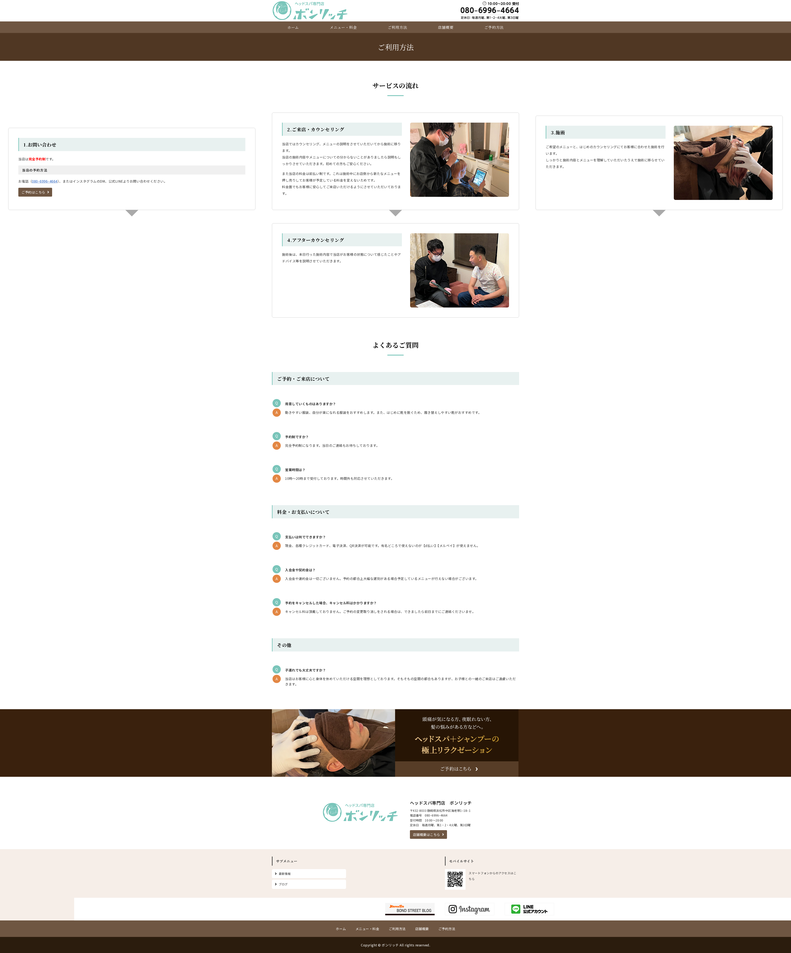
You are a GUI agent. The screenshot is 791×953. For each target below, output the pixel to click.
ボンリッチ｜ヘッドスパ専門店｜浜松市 (311, 10)
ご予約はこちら (33, 192)
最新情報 (285, 874)
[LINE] (529, 912)
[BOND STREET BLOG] (410, 912)
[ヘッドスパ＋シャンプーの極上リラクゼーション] (333, 773)
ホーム (293, 27)
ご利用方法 (397, 27)
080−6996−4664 (44, 181)
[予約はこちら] (456, 773)
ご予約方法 (494, 27)
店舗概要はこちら (426, 834)
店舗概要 (446, 27)
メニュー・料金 (343, 27)
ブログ (283, 884)
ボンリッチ (390, 944)
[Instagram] (469, 912)
